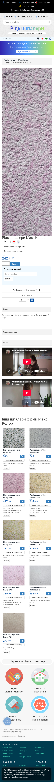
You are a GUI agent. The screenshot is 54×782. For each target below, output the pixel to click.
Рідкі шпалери (27, 28)
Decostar (22, 747)
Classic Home (8, 747)
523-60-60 (28, 6)
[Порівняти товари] (50, 39)
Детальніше (27, 51)
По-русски (21, 736)
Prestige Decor (25, 756)
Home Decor (8, 753)
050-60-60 (28, 2)
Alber (5, 765)
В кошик (15, 264)
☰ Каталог (7, 39)
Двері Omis (40, 765)
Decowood (39, 747)
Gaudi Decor (8, 750)
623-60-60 (44, 2)
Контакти (43, 16)
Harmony (38, 750)
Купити (6, 468)
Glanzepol (23, 750)
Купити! (8, 279)
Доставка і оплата (26, 16)
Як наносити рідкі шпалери (12, 731)
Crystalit (22, 765)
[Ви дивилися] (46, 39)
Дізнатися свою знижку (13, 251)
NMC (21, 753)
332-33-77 (12, 2)
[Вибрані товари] (42, 39)
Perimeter (6, 756)
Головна (10, 16)
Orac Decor (39, 753)
